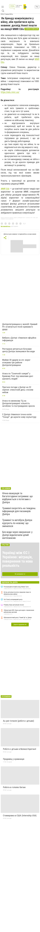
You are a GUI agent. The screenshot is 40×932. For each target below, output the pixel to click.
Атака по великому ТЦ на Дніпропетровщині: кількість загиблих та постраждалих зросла (18, 403)
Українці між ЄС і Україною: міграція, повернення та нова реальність (17, 559)
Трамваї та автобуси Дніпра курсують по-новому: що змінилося (17, 523)
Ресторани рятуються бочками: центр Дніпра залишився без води (18, 350)
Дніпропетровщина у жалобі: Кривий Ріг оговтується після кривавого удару (19, 327)
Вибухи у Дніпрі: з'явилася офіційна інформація (19, 339)
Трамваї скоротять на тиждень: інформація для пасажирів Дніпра (19, 511)
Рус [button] (37, 7)
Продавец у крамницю (13, 759)
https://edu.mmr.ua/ (10, 92)
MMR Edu (5, 188)
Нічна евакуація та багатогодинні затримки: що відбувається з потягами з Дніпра (17, 498)
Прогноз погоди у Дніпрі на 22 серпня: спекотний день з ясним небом (17, 390)
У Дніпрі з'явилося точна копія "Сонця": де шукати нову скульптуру (19, 415)
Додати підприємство (20, 624)
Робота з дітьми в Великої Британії (19, 749)
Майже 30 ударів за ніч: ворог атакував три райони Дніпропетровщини (16, 362)
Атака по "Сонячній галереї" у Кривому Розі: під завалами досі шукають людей (17, 376)
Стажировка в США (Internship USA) (20, 815)
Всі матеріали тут (20, 574)
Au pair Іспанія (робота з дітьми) (18, 721)
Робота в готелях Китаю (14, 787)
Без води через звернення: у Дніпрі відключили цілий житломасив (17, 534)
